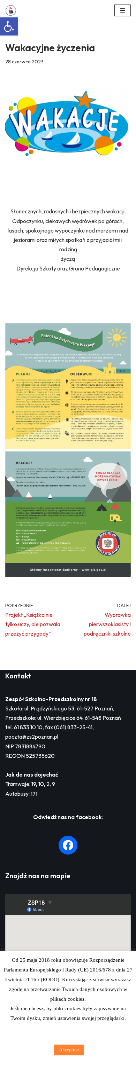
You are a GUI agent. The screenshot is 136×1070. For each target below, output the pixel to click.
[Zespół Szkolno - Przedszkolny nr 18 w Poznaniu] (12, 10)
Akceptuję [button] (69, 1049)
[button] (9, 26)
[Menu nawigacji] (122, 10)
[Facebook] (68, 845)
